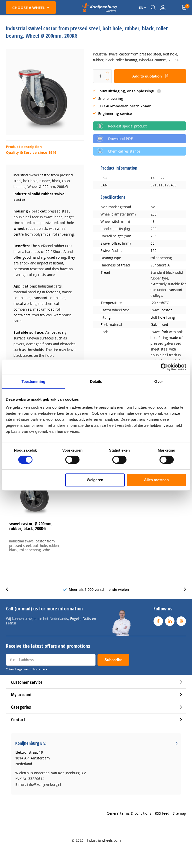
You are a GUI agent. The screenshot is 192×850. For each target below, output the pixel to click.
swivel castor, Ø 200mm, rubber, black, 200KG (31, 526)
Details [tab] (96, 381)
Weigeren (95, 480)
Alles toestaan (156, 480)
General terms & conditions (129, 813)
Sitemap (179, 813)
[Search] (153, 7)
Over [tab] (158, 381)
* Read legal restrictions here (26, 669)
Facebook (158, 621)
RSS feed (162, 813)
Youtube (181, 621)
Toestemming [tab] (33, 381)
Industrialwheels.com (104, 840)
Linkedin (169, 621)
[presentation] (10, 589)
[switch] (72, 460)
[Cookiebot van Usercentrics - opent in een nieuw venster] (164, 367)
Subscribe (113, 660)
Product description (24, 146)
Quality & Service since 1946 (31, 152)
